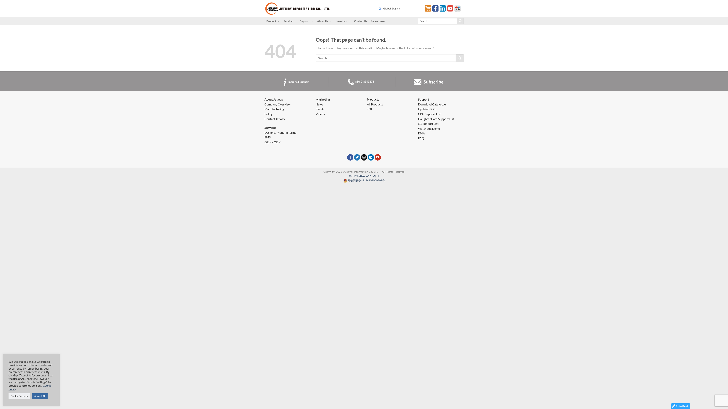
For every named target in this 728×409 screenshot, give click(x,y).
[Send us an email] (364, 157)
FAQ (421, 138)
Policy (268, 114)
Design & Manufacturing (280, 132)
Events (320, 109)
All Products (375, 104)
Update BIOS (426, 109)
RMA (421, 133)
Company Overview (277, 104)
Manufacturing (274, 109)
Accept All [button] (39, 396)
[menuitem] (399, 8)
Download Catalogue (432, 104)
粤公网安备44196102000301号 (366, 180)
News (319, 104)
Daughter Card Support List (436, 119)
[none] (399, 8)
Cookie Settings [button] (19, 396)
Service (288, 21)
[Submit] (460, 21)
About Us (322, 21)
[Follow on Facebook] (350, 157)
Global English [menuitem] (391, 8)
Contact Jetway (274, 119)
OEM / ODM (272, 142)
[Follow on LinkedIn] (371, 157)
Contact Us (360, 21)
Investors (341, 21)
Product (271, 21)
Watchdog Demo (429, 128)
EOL (370, 109)
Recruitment (378, 21)
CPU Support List (429, 114)
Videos (320, 114)
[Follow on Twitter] (357, 157)
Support (305, 21)
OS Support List (428, 123)
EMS (267, 137)
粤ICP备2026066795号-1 (364, 176)
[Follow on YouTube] (378, 157)
